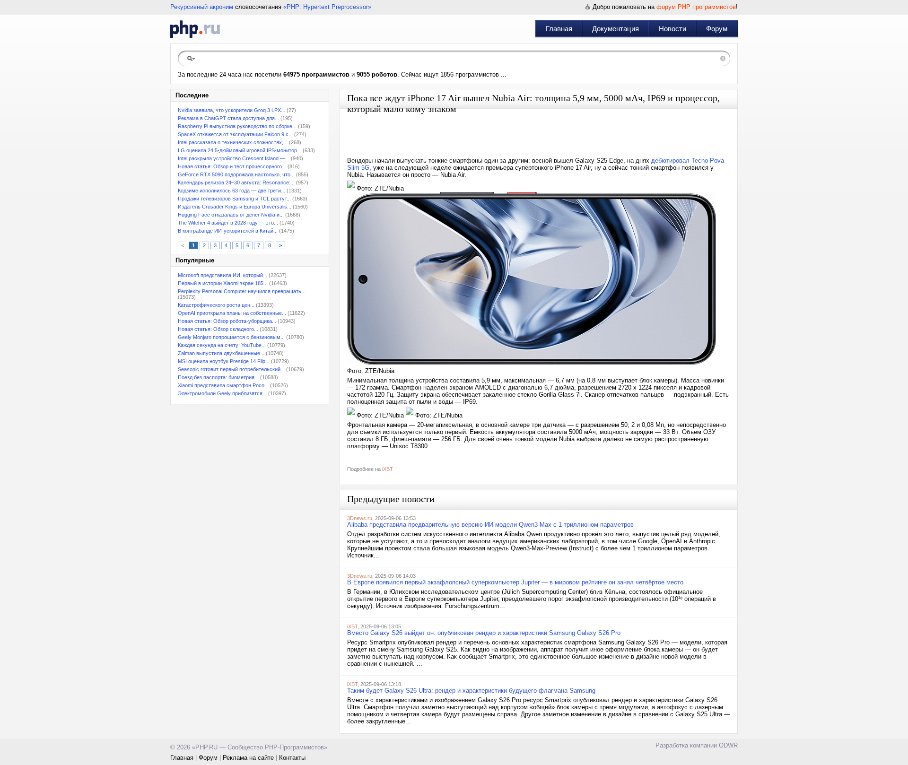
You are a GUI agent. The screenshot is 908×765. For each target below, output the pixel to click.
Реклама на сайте (248, 757)
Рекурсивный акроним (201, 6)
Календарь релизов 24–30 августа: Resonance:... (236, 182)
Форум (716, 29)
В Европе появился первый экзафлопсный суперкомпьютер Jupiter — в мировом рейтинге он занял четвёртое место (515, 582)
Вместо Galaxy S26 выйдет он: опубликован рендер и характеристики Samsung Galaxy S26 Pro (483, 632)
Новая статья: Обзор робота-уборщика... (227, 321)
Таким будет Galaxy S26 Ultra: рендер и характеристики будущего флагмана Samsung (471, 690)
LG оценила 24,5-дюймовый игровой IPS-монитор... (239, 150)
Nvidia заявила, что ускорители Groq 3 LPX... (231, 110)
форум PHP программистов (696, 6)
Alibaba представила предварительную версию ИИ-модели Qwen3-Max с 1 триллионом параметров (490, 524)
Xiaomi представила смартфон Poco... (223, 385)
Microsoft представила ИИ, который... (222, 275)
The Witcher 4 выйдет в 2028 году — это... (228, 223)
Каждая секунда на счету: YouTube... (222, 345)
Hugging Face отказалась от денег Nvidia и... (231, 214)
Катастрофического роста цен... (216, 305)
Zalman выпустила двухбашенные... (221, 353)
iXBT (387, 469)
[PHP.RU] (195, 29)
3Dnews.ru (359, 518)
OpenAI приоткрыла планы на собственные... (232, 313)
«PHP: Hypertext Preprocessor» (327, 6)
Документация (615, 29)
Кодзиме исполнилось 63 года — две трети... (231, 190)
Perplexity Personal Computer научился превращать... (242, 291)
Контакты (292, 757)
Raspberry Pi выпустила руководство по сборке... (237, 126)
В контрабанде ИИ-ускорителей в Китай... (228, 231)
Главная (559, 29)
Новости (672, 29)
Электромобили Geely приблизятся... (222, 393)
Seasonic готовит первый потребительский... (231, 369)
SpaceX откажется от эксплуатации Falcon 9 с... (235, 134)
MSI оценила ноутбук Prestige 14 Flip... (224, 361)
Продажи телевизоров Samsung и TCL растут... (234, 198)
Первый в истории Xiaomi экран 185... (223, 283)
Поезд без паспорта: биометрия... (218, 377)
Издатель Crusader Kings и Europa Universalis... (234, 206)
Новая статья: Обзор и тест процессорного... (232, 166)
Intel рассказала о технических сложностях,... (233, 142)
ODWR (728, 745)
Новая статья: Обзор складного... (218, 329)
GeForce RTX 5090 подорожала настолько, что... (236, 174)
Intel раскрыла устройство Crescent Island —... (233, 158)
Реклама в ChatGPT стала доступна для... (228, 118)
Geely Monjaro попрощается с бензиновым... (231, 337)
